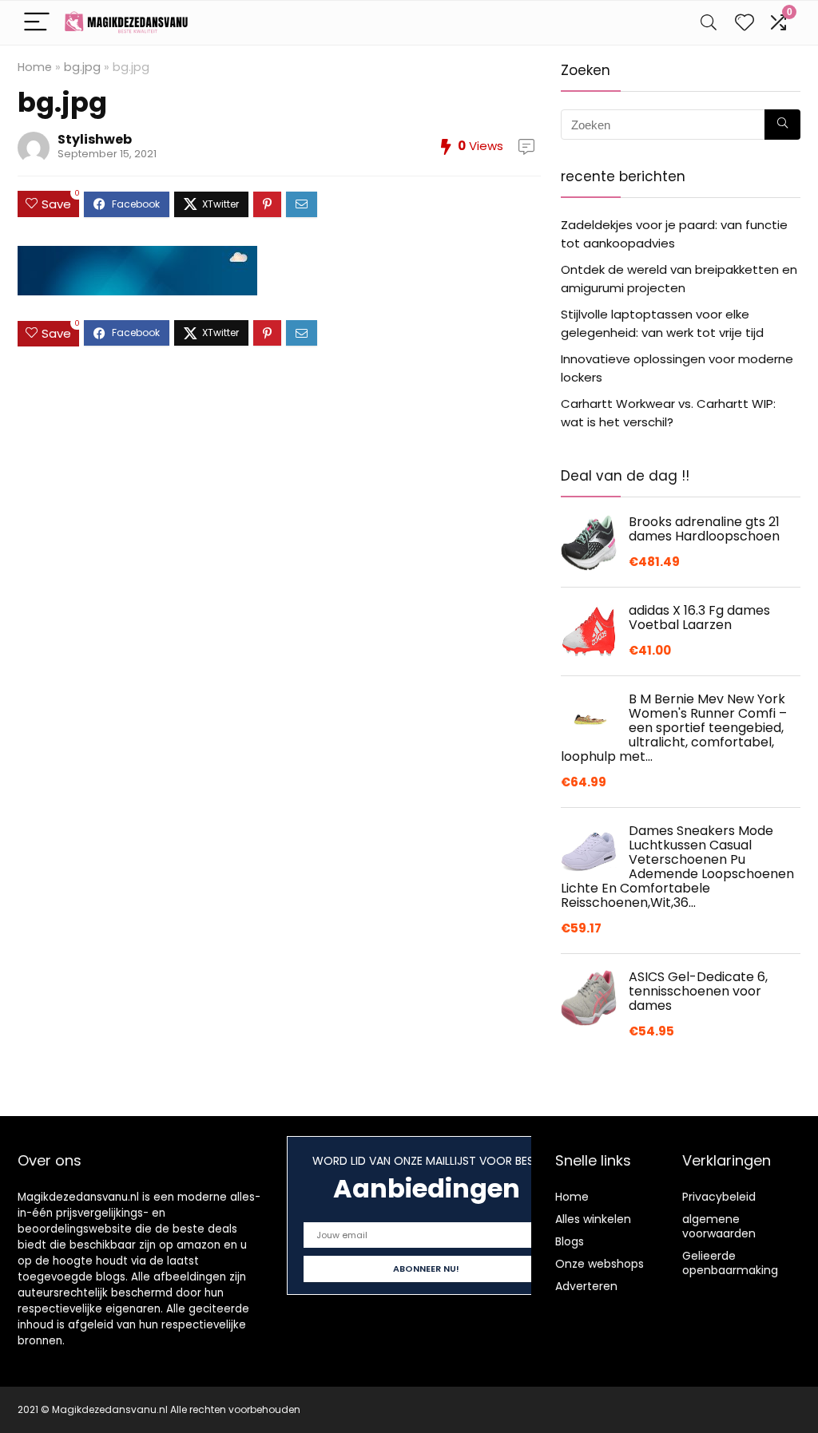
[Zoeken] (782, 124)
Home (35, 67)
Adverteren (586, 1286)
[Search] (708, 23)
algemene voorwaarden (719, 1226)
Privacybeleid (719, 1197)
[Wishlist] (744, 23)
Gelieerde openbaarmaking (730, 1263)
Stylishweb (95, 139)
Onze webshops (599, 1264)
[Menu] (37, 23)
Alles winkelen (593, 1219)
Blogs (569, 1241)
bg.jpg (82, 67)
